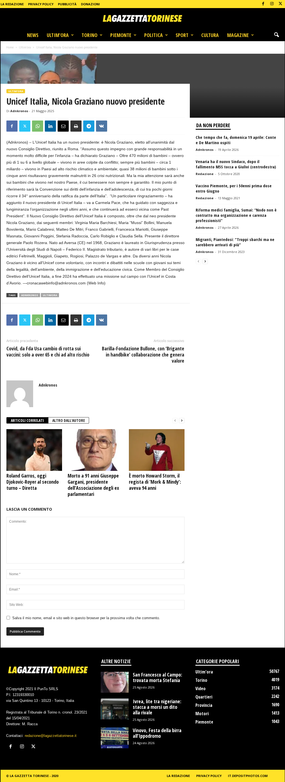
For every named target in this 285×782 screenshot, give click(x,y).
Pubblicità (67, 4)
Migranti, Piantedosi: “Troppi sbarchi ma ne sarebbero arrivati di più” (235, 242)
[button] (276, 35)
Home (10, 47)
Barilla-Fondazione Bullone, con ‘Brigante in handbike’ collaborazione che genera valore (143, 354)
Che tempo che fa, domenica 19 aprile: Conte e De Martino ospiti (236, 139)
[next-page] (182, 421)
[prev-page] (175, 421)
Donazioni (90, 4)
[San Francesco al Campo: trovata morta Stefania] (115, 682)
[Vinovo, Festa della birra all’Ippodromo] (115, 737)
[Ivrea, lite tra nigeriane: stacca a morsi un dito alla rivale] (115, 709)
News (32, 35)
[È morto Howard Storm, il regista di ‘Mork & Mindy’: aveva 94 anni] (157, 450)
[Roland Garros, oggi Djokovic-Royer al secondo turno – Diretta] (34, 450)
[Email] (63, 126)
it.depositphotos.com (248, 776)
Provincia (203, 705)
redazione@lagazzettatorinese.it (51, 736)
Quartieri (203, 697)
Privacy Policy (40, 4)
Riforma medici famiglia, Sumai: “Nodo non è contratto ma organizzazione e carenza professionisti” (236, 215)
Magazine (238, 35)
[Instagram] (272, 4)
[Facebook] (263, 4)
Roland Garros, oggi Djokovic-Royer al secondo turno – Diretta (32, 481)
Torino (89, 35)
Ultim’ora (58, 35)
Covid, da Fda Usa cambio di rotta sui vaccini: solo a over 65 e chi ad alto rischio (47, 351)
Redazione (204, 174)
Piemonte (120, 35)
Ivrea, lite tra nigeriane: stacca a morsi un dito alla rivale (157, 707)
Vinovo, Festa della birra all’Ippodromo (157, 733)
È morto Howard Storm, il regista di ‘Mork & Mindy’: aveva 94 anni (155, 481)
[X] (280, 4)
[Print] (76, 126)
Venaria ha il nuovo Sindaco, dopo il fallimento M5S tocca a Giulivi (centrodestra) (236, 164)
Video (200, 688)
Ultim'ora (25, 47)
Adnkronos (19, 111)
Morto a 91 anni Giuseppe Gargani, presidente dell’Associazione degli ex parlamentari (93, 484)
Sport (182, 35)
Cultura (210, 35)
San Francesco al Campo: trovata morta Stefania (157, 677)
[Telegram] (88, 126)
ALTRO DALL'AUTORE (68, 420)
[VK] (101, 126)
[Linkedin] (50, 126)
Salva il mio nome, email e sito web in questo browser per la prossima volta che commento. (86, 618)
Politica (153, 35)
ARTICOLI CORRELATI (27, 420)
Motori (202, 713)
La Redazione (12, 4)
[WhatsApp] (37, 126)
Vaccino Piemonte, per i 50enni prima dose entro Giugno (234, 188)
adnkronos (29, 295)
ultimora (50, 295)
